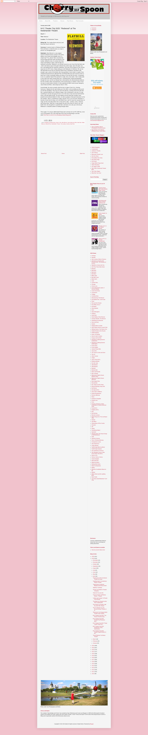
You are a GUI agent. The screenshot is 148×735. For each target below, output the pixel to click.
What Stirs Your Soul (96, 173)
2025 (93, 558)
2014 (93, 665)
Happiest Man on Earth (97, 325)
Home (40, 21)
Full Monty (94, 306)
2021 (93, 651)
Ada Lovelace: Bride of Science (99, 259)
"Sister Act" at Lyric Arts (98, 593)
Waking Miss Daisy (96, 464)
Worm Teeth (94, 477)
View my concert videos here (98, 550)
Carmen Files (95, 282)
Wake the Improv (95, 462)
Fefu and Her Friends (96, 303)
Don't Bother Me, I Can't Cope (98, 299)
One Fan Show (95, 156)
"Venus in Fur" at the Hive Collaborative (102, 240)
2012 (93, 669)
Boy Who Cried (95, 277)
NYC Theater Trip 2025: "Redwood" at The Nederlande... (98, 628)
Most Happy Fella (96, 381)
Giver (93, 310)
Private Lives (95, 400)
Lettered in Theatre (96, 150)
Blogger (92, 724)
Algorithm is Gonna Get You (98, 265)
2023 (93, 647)
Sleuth (93, 428)
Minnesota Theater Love (97, 154)
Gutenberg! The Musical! (97, 320)
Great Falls (94, 315)
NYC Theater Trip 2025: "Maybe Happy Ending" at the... (99, 632)
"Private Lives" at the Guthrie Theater (102, 227)
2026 (93, 556)
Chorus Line (94, 286)
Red (93, 411)
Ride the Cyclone (96, 415)
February (95, 641)
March (94, 639)
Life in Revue (95, 152)
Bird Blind (94, 273)
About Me (47, 21)
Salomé (93, 419)
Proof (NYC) (94, 408)
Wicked (93, 472)
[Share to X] (48, 120)
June (94, 572)
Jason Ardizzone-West (72, 122)
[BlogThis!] (46, 120)
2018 (93, 657)
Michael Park (48, 123)
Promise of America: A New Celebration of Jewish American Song (99, 405)
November (95, 562)
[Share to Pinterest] (51, 120)
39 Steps (94, 255)
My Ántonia (94, 388)
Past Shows (70, 21)
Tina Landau (63, 123)
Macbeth (94, 368)
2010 (93, 673)
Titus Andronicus (95, 443)
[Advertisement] (63, 140)
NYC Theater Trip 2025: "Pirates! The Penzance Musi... (99, 620)
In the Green (94, 345)
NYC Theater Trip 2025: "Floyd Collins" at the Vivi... (100, 624)
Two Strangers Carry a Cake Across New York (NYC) (98, 453)
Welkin (93, 467)
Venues (62, 21)
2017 (93, 659)
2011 (93, 671)
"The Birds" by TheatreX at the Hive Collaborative (100, 602)
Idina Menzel (64, 122)
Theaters (55, 21)
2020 (93, 653)
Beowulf (93, 268)
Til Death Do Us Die (96, 442)
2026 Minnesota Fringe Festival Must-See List (102, 202)
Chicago (93, 284)
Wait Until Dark (95, 460)
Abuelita (93, 257)
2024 (93, 645)
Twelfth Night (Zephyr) (97, 448)
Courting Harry (95, 296)
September (95, 566)
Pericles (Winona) (96, 395)
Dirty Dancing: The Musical (98, 297)
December (95, 560)
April (94, 576)
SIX (92, 426)
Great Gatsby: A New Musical (98, 317)
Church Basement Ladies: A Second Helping (98, 288)
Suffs (93, 436)
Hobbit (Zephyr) (95, 332)
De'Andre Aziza (52, 122)
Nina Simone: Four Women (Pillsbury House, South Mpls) (98, 130)
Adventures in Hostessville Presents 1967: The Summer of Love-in (99, 262)
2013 (93, 667)
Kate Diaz (79, 122)
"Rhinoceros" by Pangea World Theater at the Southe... (100, 613)
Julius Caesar (95, 356)
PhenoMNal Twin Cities (97, 157)
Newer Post (43, 153)
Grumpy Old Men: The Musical (99, 318)
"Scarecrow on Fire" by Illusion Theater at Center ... (100, 578)
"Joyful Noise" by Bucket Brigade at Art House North (100, 585)
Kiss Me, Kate (95, 363)
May (94, 574)
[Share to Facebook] (50, 120)
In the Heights (95, 347)
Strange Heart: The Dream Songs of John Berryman (99, 434)
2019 (93, 655)
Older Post (82, 153)
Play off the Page (95, 159)
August (95, 568)
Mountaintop (94, 383)
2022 (93, 649)
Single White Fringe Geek (97, 163)
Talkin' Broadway (95, 164)
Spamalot (94, 432)
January (95, 643)
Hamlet (93, 324)
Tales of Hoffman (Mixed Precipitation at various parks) (98, 127)
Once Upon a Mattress (97, 391)
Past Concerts (79, 21)
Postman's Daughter (96, 398)
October (95, 564)
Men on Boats (95, 373)
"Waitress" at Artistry (97, 587)
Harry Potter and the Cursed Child (99, 327)
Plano (93, 396)
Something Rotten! (96, 430)
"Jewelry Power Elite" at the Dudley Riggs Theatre (103, 189)
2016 (93, 661)
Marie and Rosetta (96, 371)
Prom (93, 402)
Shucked (94, 425)
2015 (93, 663)
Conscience (94, 292)
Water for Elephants (96, 465)
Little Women (95, 364)
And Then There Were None (98, 267)
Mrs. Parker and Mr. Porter (98, 384)
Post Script (94, 161)
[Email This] (45, 120)
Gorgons (94, 313)
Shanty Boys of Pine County (98, 423)
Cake (93, 280)
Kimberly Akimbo (95, 361)
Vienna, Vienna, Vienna (97, 457)
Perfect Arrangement (96, 393)
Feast (93, 301)
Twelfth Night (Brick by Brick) (98, 447)
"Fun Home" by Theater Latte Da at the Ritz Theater (99, 605)
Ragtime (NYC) (95, 409)
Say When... (94, 421)
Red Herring (94, 413)
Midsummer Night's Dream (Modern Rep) (98, 376)
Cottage (93, 294)
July (94, 570)
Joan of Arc (94, 350)
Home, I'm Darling (96, 334)
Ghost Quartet (95, 308)
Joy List (93, 354)
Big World (94, 270)
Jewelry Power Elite (96, 349)
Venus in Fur (94, 455)
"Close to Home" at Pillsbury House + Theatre (99, 595)
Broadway (47, 122)
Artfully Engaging (96, 147)
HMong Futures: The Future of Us (99, 329)
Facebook (94, 28)
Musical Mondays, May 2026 (98, 386)
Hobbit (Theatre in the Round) (98, 331)
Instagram (94, 29)
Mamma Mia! (95, 370)
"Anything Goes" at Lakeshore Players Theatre (100, 582)
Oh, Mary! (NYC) (95, 390)
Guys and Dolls (95, 322)
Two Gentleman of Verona (98, 450)
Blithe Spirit (94, 275)
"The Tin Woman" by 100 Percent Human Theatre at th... (99, 609)
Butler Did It (94, 279)
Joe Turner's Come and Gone (98, 352)
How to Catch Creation (97, 336)
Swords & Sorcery (96, 438)
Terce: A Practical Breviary (98, 440)
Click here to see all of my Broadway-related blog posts (57, 115)
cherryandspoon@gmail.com (97, 120)
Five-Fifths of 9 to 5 (96, 304)
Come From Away (96, 290)
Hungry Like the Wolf (96, 338)
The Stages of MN (96, 166)
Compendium (95, 149)
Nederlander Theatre (55, 123)
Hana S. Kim (58, 122)
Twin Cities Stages (96, 171)
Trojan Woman (95, 445)
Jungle (93, 357)
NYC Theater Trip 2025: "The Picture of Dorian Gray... (99, 616)
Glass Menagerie (96, 311)
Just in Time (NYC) (96, 359)
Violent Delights (95, 458)
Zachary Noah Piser (70, 123)
